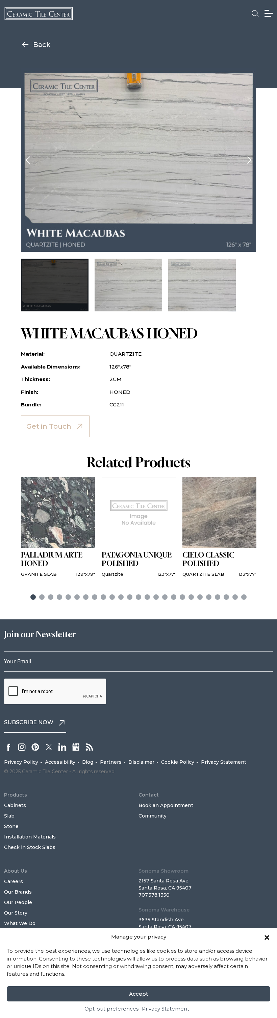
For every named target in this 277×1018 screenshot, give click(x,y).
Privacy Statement (165, 1008)
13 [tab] (138, 597)
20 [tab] (200, 597)
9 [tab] (103, 597)
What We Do (19, 923)
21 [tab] (208, 597)
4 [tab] (59, 597)
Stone (11, 826)
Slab (9, 816)
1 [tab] (33, 597)
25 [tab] (244, 597)
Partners (111, 762)
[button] (266, 936)
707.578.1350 (154, 895)
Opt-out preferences (111, 1008)
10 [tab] (112, 597)
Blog (87, 762)
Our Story (15, 913)
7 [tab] (86, 597)
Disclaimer (141, 762)
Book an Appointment (165, 805)
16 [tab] (165, 597)
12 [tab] (129, 597)
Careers (13, 881)
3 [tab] (50, 597)
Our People (18, 902)
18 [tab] (182, 597)
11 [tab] (121, 597)
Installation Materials (30, 837)
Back (42, 45)
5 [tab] (68, 597)
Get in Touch (48, 426)
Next (249, 160)
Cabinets (15, 805)
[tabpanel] (58, 527)
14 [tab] (147, 597)
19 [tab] (191, 597)
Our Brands (18, 892)
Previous (27, 160)
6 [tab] (77, 597)
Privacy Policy (21, 762)
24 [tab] (235, 597)
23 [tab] (226, 597)
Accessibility (60, 762)
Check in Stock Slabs (29, 847)
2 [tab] (42, 597)
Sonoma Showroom (163, 871)
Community (152, 816)
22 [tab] (217, 597)
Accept (138, 994)
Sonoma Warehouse (164, 910)
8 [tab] (94, 597)
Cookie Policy (177, 762)
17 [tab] (173, 597)
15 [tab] (156, 597)
